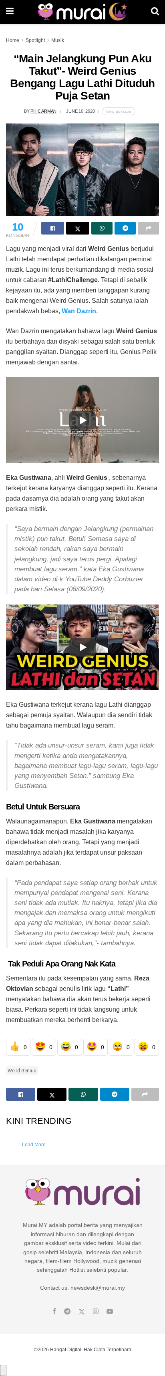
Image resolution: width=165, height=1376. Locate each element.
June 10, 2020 (80, 111)
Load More (34, 1144)
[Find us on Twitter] (81, 1311)
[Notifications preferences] (3, 1370)
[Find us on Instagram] (96, 1311)
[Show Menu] (10, 12)
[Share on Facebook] (52, 228)
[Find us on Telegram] (67, 1311)
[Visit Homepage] (82, 12)
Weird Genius (22, 1071)
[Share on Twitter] (77, 228)
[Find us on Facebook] (54, 1311)
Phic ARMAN (43, 111)
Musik (57, 40)
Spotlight (35, 40)
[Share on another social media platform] (148, 228)
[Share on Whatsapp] (102, 228)
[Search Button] (155, 12)
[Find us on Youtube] (110, 1311)
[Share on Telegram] (125, 228)
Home (12, 40)
